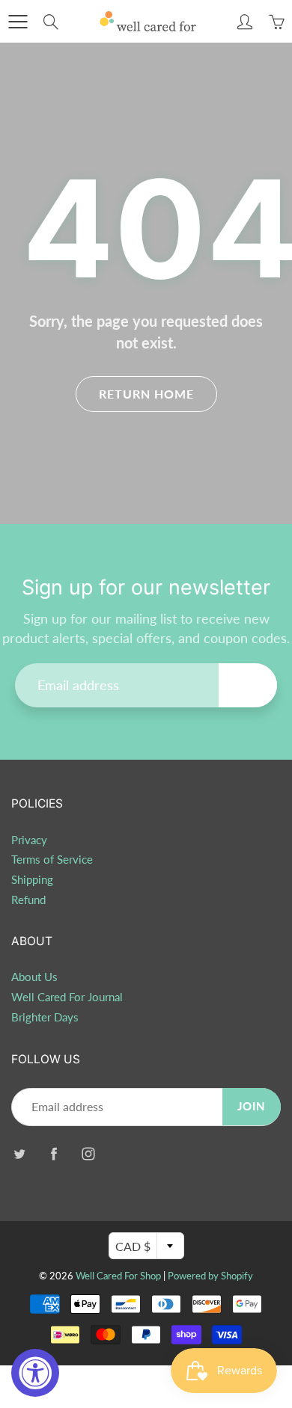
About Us (34, 977)
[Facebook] (53, 1154)
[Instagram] (88, 1154)
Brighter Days (45, 1017)
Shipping (32, 879)
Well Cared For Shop (118, 1276)
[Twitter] (19, 1154)
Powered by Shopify (210, 1276)
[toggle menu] (17, 21)
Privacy (29, 840)
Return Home (146, 394)
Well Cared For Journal (67, 997)
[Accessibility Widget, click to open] (35, 1373)
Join (248, 684)
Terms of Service (52, 859)
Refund (28, 900)
